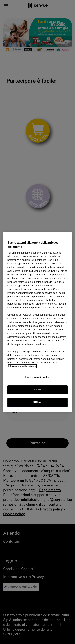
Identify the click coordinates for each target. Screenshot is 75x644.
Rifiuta (37, 402)
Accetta (37, 389)
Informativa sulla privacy (22, 366)
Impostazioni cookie (37, 377)
